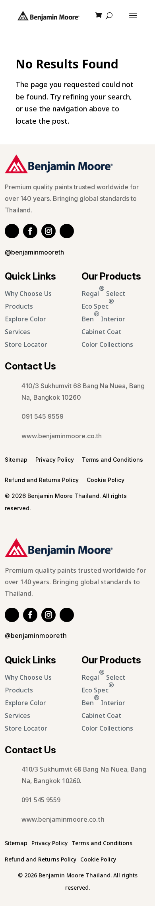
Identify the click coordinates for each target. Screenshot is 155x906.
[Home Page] (48, 15)
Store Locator (26, 345)
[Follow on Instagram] (48, 231)
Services (17, 332)
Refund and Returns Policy (42, 479)
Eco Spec (97, 304)
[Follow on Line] (12, 231)
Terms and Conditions (112, 459)
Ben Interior (103, 316)
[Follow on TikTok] (67, 231)
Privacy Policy (54, 459)
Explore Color (25, 319)
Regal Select (103, 291)
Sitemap (16, 459)
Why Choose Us (28, 294)
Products (19, 306)
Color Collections (107, 345)
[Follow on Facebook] (30, 231)
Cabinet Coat (101, 332)
